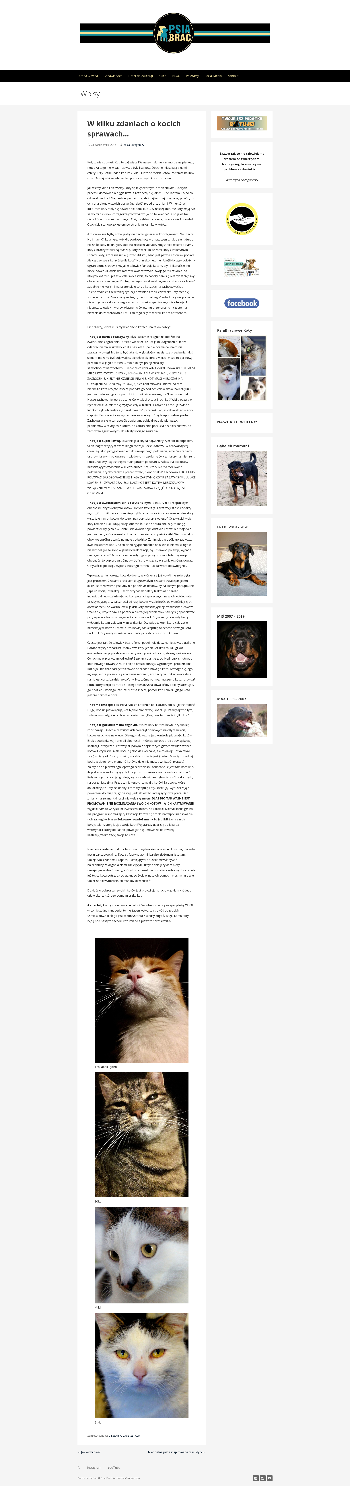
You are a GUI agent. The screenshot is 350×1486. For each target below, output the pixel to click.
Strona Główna (88, 76)
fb (78, 1468)
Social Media (213, 76)
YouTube (114, 1468)
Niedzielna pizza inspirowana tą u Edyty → (177, 1452)
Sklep (162, 76)
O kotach (113, 1435)
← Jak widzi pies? (88, 1452)
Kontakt (233, 76)
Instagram (94, 1468)
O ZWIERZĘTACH (130, 1435)
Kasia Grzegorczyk (134, 144)
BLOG (176, 76)
